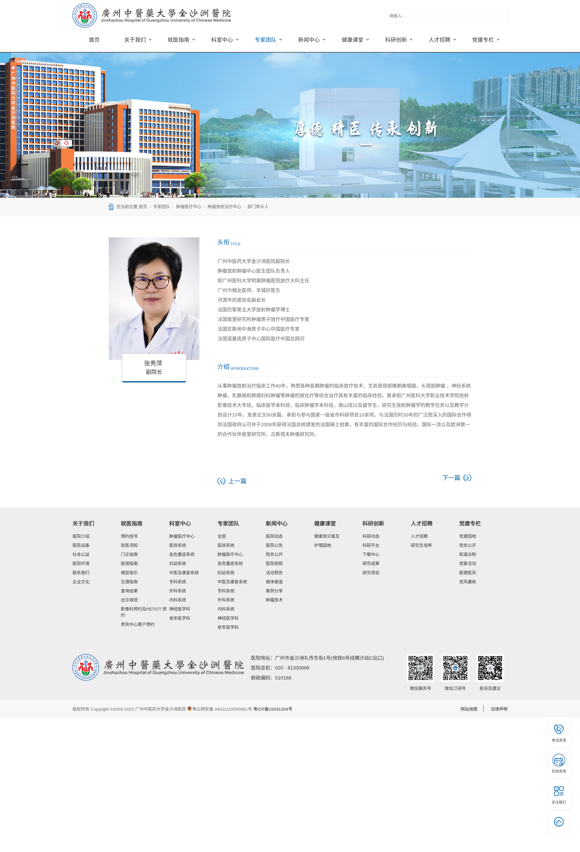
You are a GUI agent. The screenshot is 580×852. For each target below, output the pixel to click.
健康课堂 (325, 524)
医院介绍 (80, 536)
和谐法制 (467, 554)
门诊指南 (129, 554)
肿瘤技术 (274, 600)
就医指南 (132, 524)
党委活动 (467, 563)
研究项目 (370, 572)
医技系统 (177, 545)
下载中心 (370, 554)
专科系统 (177, 582)
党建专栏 (470, 524)
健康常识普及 (327, 536)
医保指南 (129, 563)
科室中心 (180, 524)
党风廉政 (467, 582)
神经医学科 (179, 609)
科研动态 (370, 536)
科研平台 (370, 545)
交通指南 (129, 582)
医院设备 (80, 545)
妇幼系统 (177, 563)
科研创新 (373, 524)
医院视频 (274, 563)
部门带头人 (258, 206)
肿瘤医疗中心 (188, 206)
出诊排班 (129, 600)
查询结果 (129, 591)
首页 (94, 40)
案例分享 (274, 591)
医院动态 (274, 536)
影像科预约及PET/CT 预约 (144, 612)
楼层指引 (129, 572)
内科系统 (177, 600)
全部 (222, 536)
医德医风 (467, 572)
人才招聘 (422, 524)
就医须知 (129, 545)
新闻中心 (277, 524)
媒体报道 (274, 582)
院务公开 (274, 554)
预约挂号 (129, 536)
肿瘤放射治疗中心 (224, 206)
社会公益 (80, 554)
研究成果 (370, 563)
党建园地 (467, 536)
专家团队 (161, 206)
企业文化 (80, 582)
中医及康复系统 (184, 572)
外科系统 (177, 591)
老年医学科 (179, 618)
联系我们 (80, 572)
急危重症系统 (182, 554)
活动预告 (274, 572)
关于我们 (83, 524)
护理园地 (322, 545)
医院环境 (80, 563)
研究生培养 (421, 545)
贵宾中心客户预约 (138, 624)
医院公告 (274, 545)
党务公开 (467, 545)
